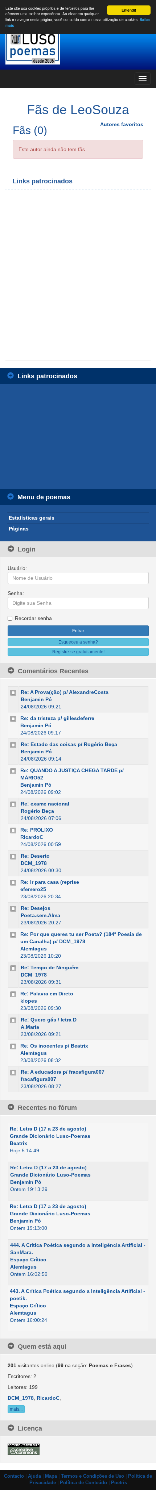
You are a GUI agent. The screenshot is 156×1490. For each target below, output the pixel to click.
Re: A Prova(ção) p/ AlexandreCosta (64, 692)
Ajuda (34, 1476)
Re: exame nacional (45, 804)
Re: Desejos (35, 908)
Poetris (119, 1482)
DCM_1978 (34, 863)
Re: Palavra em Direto (46, 993)
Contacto (14, 1476)
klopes (28, 1001)
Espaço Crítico (28, 1259)
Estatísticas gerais (31, 518)
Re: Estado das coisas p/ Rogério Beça (69, 744)
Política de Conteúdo (83, 1482)
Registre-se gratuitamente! (78, 651)
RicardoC (31, 837)
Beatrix (18, 1143)
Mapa (51, 1476)
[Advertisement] (78, 275)
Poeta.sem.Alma (40, 915)
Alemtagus (33, 949)
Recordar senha (33, 618)
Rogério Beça (37, 811)
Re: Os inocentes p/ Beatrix (54, 1046)
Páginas (19, 529)
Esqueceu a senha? (78, 642)
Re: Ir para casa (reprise (49, 882)
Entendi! (129, 10)
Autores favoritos (121, 124)
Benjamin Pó (36, 699)
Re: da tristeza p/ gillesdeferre (57, 718)
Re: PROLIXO (36, 830)
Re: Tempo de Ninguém (49, 967)
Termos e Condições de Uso (92, 1476)
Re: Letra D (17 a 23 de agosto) (48, 1129)
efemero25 (33, 889)
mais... (16, 1409)
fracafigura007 (38, 1079)
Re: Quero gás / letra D (49, 1020)
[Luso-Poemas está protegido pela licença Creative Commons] (24, 1449)
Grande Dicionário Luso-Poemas (50, 1136)
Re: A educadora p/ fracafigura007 (62, 1072)
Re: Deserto (35, 856)
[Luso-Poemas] (78, 46)
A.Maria (30, 1027)
